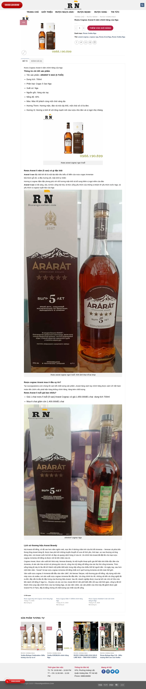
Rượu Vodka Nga (108, 17)
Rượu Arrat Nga (105, 37)
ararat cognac (83, 37)
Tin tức (115, 12)
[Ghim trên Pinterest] (90, 42)
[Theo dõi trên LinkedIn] (117, 671)
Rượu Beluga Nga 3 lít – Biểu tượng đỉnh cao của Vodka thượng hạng (111, 657)
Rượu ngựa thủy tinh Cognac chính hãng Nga (38, 598)
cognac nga (93, 37)
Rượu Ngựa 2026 (64, 12)
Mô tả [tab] (25, 61)
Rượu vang (100, 12)
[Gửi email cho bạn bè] (86, 42)
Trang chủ (33, 12)
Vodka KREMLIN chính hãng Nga (58, 656)
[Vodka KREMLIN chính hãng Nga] (59, 636)
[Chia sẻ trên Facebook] (77, 42)
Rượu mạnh (83, 12)
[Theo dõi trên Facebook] (104, 671)
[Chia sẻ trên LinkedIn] (95, 42)
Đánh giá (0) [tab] (36, 61)
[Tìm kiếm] (142, 5)
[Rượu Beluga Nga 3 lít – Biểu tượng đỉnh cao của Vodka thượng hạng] (112, 636)
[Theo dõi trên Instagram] (108, 671)
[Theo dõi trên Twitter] (112, 671)
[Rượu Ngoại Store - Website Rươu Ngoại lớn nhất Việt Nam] (73, 5)
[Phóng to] (24, 52)
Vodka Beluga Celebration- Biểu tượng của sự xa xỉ (33, 656)
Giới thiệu (47, 12)
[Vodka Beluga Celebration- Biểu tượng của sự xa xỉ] (33, 636)
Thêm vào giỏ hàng (100, 28)
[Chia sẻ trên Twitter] (81, 42)
